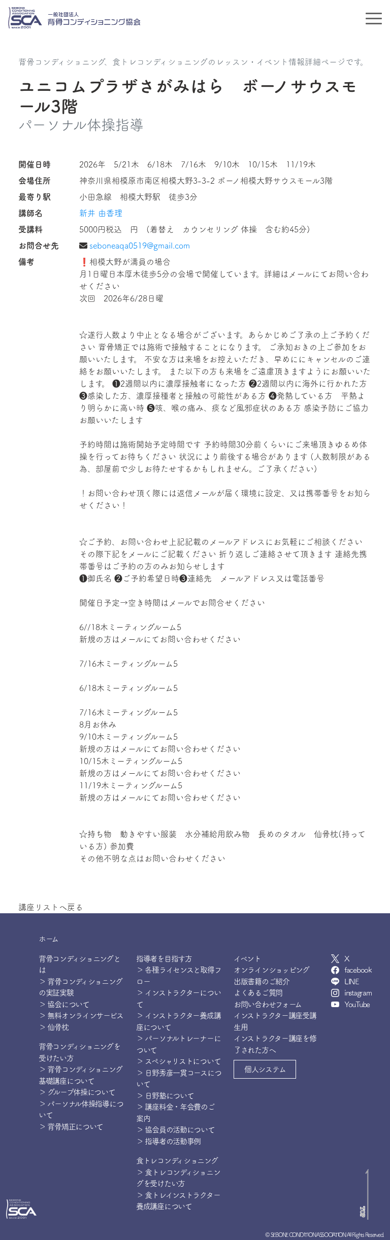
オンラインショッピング (271, 970)
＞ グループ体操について (77, 1092)
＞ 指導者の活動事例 (168, 1141)
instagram (357, 992)
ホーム (48, 939)
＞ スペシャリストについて (178, 1061)
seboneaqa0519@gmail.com (139, 246)
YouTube (357, 1004)
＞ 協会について (64, 1004)
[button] (265, 1069)
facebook (358, 970)
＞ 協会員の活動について (175, 1129)
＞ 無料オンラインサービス (81, 1015)
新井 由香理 (100, 213)
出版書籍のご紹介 (261, 981)
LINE (351, 981)
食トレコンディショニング (177, 1160)
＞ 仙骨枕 (54, 1027)
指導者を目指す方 (164, 958)
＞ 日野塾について (164, 1095)
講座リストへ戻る (50, 907)
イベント (247, 958)
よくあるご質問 (258, 992)
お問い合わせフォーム (268, 1004)
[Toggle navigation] (374, 18)
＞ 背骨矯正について (71, 1126)
